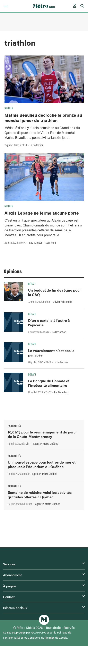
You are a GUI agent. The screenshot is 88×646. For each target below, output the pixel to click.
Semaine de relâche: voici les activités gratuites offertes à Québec (40, 494)
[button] (5, 6)
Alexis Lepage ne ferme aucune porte (42, 213)
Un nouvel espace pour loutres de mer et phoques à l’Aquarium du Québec (42, 464)
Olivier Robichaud (62, 302)
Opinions (13, 271)
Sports (9, 108)
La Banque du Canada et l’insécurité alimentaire (48, 383)
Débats (32, 283)
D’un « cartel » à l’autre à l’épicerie (49, 322)
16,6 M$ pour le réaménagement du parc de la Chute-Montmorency (42, 434)
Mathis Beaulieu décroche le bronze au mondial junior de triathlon (43, 117)
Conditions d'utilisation (41, 637)
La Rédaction (36, 145)
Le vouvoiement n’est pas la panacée (51, 353)
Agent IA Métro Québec (45, 443)
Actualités (14, 425)
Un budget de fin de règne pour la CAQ (54, 292)
